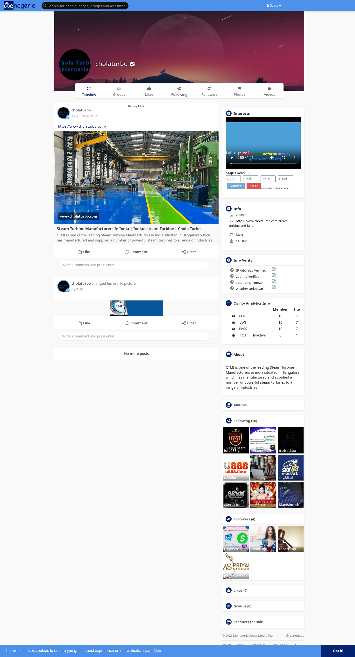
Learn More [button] (152, 651)
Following (242, 421)
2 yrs (74, 116)
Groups (240, 606)
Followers (242, 519)
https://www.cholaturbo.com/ (82, 126)
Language (296, 635)
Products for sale (248, 622)
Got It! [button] (338, 651)
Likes (238, 590)
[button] (86, 5)
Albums (240, 405)
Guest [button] (274, 5)
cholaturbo (112, 63)
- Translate (86, 116)
